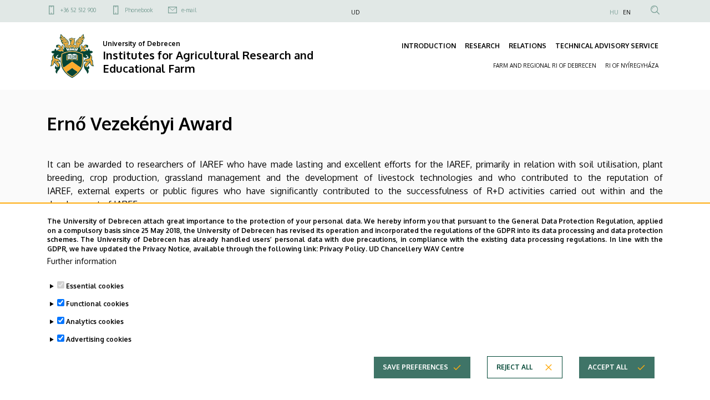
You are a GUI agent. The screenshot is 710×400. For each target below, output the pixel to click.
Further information (81, 261)
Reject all (514, 367)
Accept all (607, 367)
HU (614, 12)
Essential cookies (95, 286)
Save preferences (415, 367)
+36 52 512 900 (78, 10)
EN (627, 12)
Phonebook (139, 10)
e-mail (188, 10)
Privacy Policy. (343, 249)
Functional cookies (97, 304)
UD (355, 12)
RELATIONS (527, 46)
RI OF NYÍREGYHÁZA (631, 65)
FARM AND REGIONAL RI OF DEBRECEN (544, 65)
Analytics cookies (95, 321)
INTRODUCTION (429, 46)
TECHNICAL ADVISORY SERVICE (606, 46)
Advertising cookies (98, 339)
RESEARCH (482, 46)
